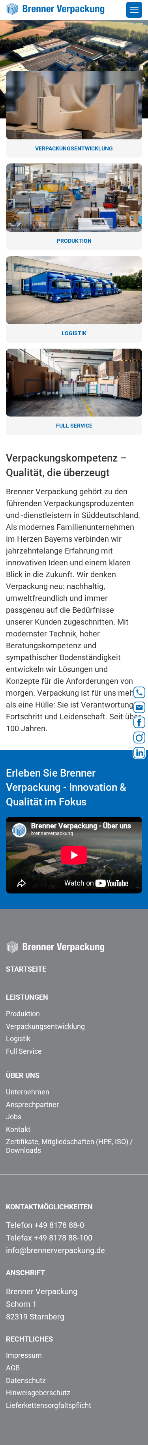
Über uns (22, 1075)
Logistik (18, 1038)
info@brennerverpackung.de (55, 1250)
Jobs (13, 1117)
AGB (13, 1368)
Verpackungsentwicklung (45, 1026)
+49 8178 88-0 (59, 1225)
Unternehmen (27, 1092)
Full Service (24, 1051)
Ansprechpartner (32, 1104)
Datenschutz (26, 1380)
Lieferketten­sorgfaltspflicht (48, 1405)
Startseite (26, 969)
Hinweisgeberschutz (38, 1393)
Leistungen (27, 997)
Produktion (23, 1014)
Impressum (24, 1355)
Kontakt (18, 1129)
